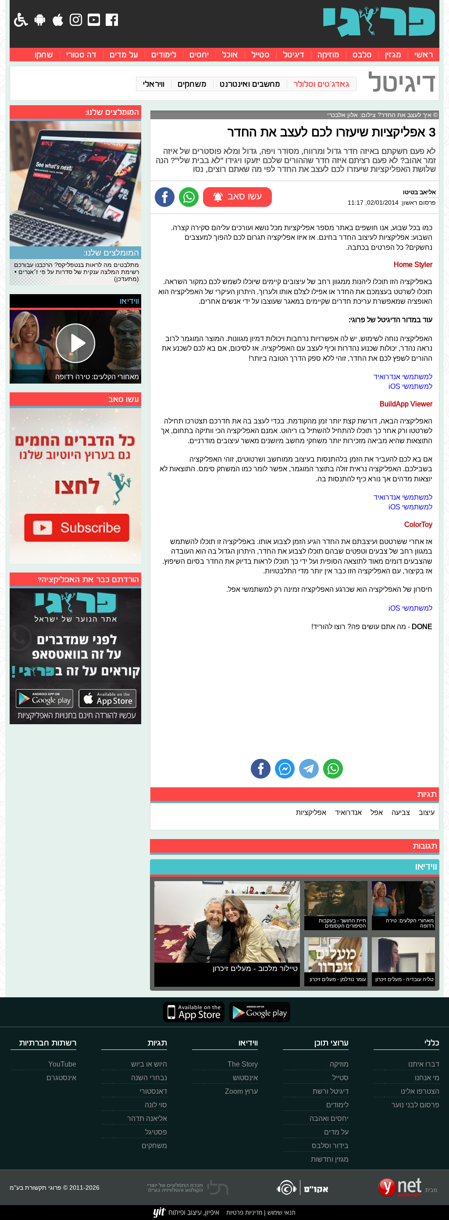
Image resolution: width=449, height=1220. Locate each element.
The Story (243, 1064)
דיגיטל (293, 54)
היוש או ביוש (149, 1064)
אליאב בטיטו (419, 192)
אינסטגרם (61, 1077)
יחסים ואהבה (329, 1118)
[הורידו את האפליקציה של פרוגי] (75, 655)
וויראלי (153, 84)
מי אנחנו (427, 1077)
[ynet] (407, 1188)
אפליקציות (311, 812)
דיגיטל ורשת (331, 1091)
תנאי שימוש (281, 1212)
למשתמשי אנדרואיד (403, 377)
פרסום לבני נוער (415, 1105)
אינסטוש (245, 1077)
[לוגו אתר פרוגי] (379, 21)
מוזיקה (328, 54)
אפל (377, 812)
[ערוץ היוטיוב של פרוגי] (75, 485)
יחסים (199, 54)
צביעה (401, 812)
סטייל (260, 54)
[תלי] (187, 1187)
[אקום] (302, 1187)
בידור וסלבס (330, 1145)
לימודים (163, 54)
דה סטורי (81, 54)
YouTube (62, 1064)
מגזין (393, 54)
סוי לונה (156, 1105)
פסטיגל (156, 1132)
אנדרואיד (348, 812)
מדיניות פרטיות (244, 1212)
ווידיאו (426, 866)
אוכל (230, 54)
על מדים (124, 54)
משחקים (192, 84)
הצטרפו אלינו (420, 1091)
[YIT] (186, 1212)
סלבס (362, 54)
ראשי (423, 54)
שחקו (44, 54)
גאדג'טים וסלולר (321, 84)
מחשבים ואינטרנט (250, 84)
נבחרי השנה (149, 1077)
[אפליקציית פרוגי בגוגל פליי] (257, 1012)
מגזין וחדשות (330, 1159)
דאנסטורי (153, 1091)
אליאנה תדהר (147, 1118)
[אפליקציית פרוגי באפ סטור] (193, 1012)
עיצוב (427, 812)
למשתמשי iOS (410, 386)
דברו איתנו (423, 1064)
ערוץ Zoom (241, 1091)
